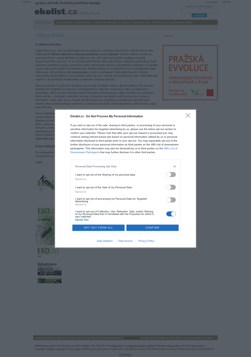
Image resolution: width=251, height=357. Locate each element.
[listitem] (125, 166)
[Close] (189, 116)
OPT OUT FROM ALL (98, 227)
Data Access (125, 240)
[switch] (171, 174)
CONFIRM (152, 227)
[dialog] (125, 178)
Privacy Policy (146, 240)
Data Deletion (105, 240)
